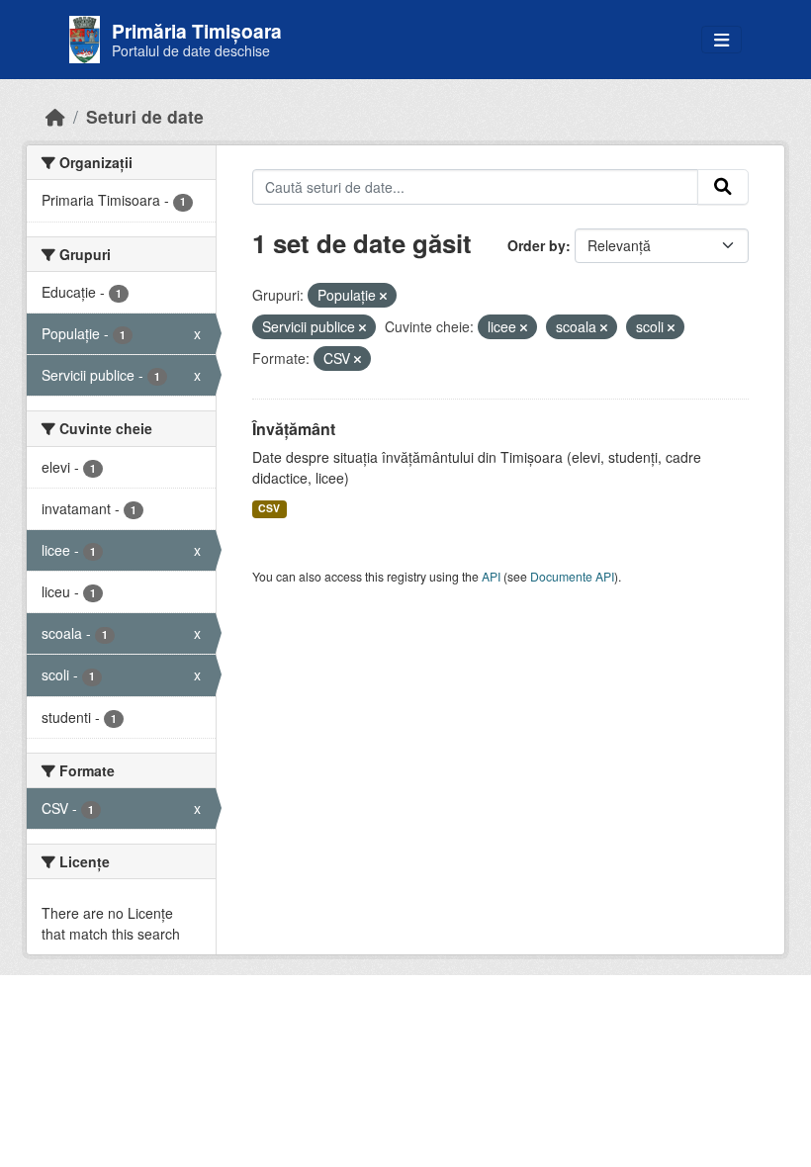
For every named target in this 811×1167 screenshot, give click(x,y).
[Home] (55, 116)
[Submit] (723, 187)
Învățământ (293, 428)
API (491, 576)
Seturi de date (145, 116)
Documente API (572, 576)
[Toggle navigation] (721, 40)
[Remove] (383, 296)
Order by (536, 245)
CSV (269, 507)
